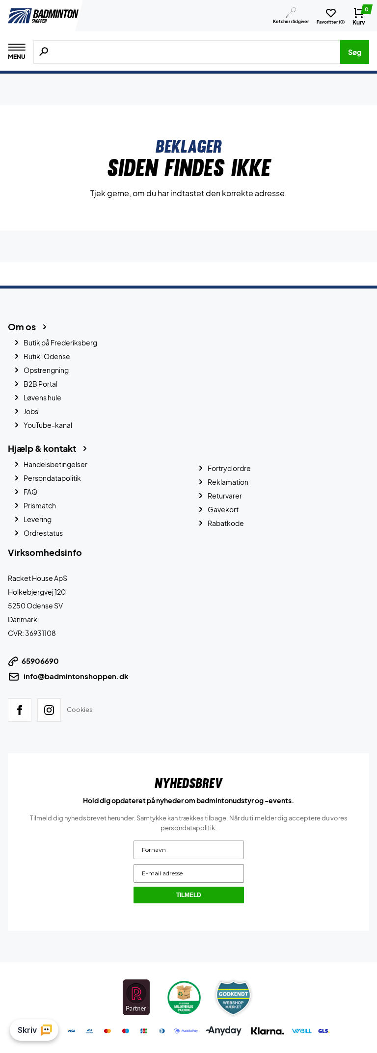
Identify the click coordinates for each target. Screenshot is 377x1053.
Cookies (80, 709)
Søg (354, 52)
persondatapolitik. (189, 828)
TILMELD (188, 895)
